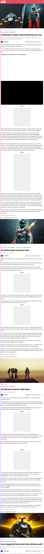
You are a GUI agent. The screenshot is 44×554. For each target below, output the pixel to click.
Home (2, 30)
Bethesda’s (12, 49)
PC (15, 217)
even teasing (20, 437)
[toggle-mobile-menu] (42, 2)
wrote (30, 494)
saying (35, 143)
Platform (10, 30)
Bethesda (6, 217)
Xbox (14, 217)
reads (6, 301)
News (6, 30)
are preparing (15, 441)
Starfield (10, 217)
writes (25, 491)
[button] (42, 41)
